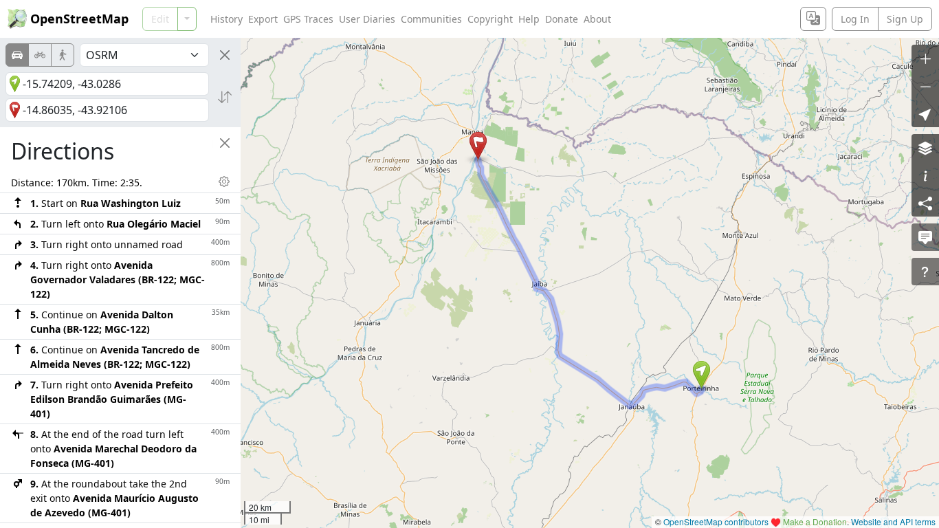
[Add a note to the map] (925, 237)
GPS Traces (308, 18)
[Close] (224, 55)
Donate (561, 18)
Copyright (490, 18)
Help (529, 18)
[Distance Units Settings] (224, 181)
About (597, 18)
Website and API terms (893, 521)
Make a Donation (815, 521)
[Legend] (925, 175)
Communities (431, 18)
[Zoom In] (925, 58)
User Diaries (367, 18)
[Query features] (925, 271)
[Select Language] (813, 19)
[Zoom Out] (925, 86)
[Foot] (62, 55)
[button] (701, 374)
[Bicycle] (40, 55)
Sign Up (905, 18)
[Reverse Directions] (224, 97)
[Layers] (925, 148)
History (226, 18)
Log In (855, 18)
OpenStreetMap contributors (716, 521)
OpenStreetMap (79, 18)
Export (263, 18)
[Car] (17, 55)
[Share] (925, 203)
